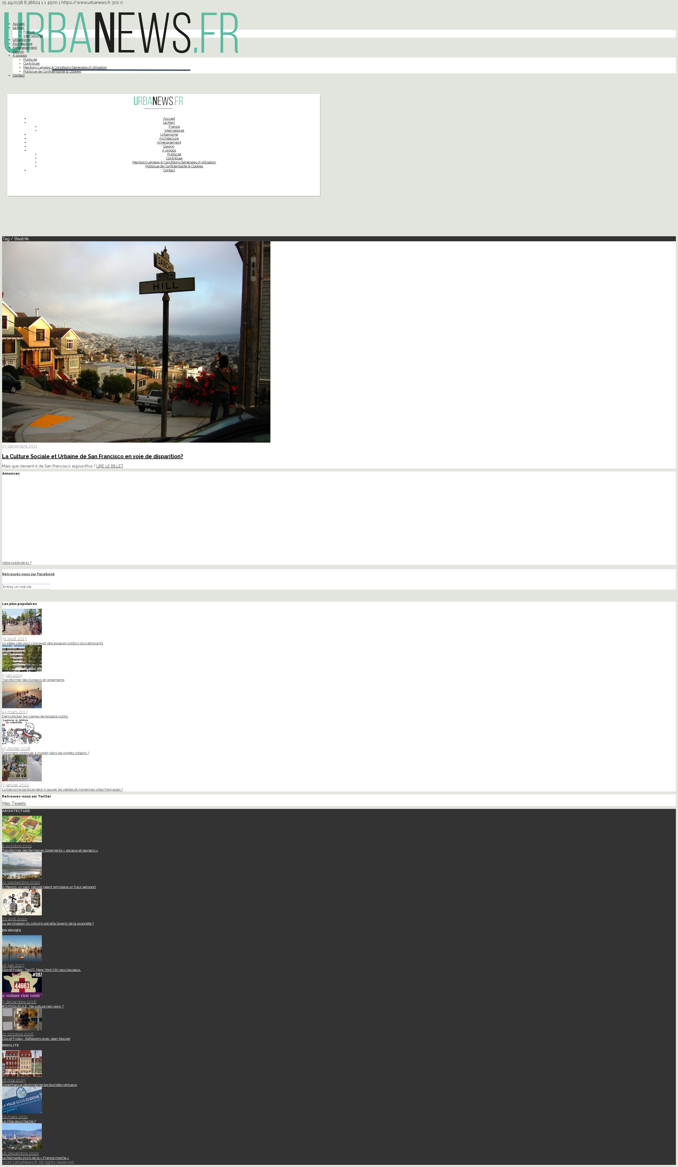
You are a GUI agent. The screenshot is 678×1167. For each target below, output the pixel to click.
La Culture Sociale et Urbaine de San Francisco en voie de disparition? (92, 456)
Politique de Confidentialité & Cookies (52, 71)
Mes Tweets (14, 803)
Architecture (22, 44)
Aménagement (25, 48)
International (33, 36)
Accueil (19, 24)
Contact (19, 75)
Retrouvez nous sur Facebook (28, 574)
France (28, 32)
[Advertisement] (339, 218)
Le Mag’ (19, 28)
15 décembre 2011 (19, 446)
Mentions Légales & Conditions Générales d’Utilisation (65, 67)
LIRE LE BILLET (109, 466)
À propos (20, 55)
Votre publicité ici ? (17, 562)
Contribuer (31, 63)
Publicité (30, 59)
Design (18, 52)
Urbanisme (21, 40)
